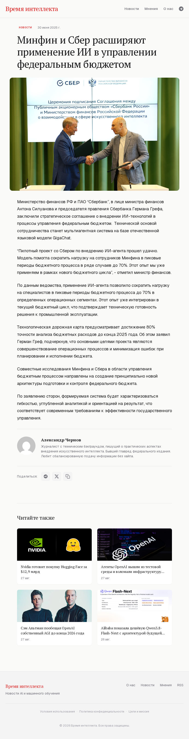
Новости (131, 8)
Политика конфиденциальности (101, 711)
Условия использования (57, 711)
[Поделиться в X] (56, 476)
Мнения (151, 8)
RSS (180, 685)
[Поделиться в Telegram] (45, 476)
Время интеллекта (25, 686)
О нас (168, 8)
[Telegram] (181, 8)
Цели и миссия (139, 711)
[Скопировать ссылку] (67, 476)
